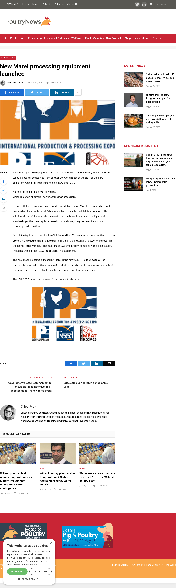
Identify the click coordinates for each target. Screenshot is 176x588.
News (3, 468)
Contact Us (72, 4)
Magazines (131, 38)
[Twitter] (3, 190)
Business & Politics (55, 38)
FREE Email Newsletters (18, 4)
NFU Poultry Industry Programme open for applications (158, 98)
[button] (29, 579)
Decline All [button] (40, 571)
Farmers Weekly (120, 565)
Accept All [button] (17, 571)
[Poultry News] (28, 21)
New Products (114, 38)
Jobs (145, 38)
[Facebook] (3, 181)
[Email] (3, 208)
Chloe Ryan (17, 82)
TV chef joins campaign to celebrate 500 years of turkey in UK (160, 119)
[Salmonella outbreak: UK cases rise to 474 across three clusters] (133, 79)
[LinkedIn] (3, 199)
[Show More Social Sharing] (78, 92)
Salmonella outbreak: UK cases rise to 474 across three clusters (160, 78)
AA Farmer (137, 565)
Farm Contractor (154, 565)
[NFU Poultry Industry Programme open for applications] (133, 100)
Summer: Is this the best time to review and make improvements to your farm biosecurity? (159, 159)
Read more (31, 564)
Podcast (162, 4)
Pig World (171, 565)
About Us (35, 4)
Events (157, 38)
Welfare (76, 38)
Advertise (47, 4)
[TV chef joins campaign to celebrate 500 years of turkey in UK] (133, 121)
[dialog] (29, 562)
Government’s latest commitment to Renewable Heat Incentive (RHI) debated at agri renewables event (30, 386)
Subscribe (60, 4)
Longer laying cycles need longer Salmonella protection (161, 182)
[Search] (151, 4)
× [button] (51, 543)
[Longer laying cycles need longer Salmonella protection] (133, 184)
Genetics (98, 38)
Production (17, 38)
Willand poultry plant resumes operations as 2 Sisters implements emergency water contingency (16, 481)
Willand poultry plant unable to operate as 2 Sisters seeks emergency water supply (57, 479)
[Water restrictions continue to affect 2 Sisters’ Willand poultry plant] (97, 453)
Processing (35, 38)
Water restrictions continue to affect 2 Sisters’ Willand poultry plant (97, 477)
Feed (88, 38)
